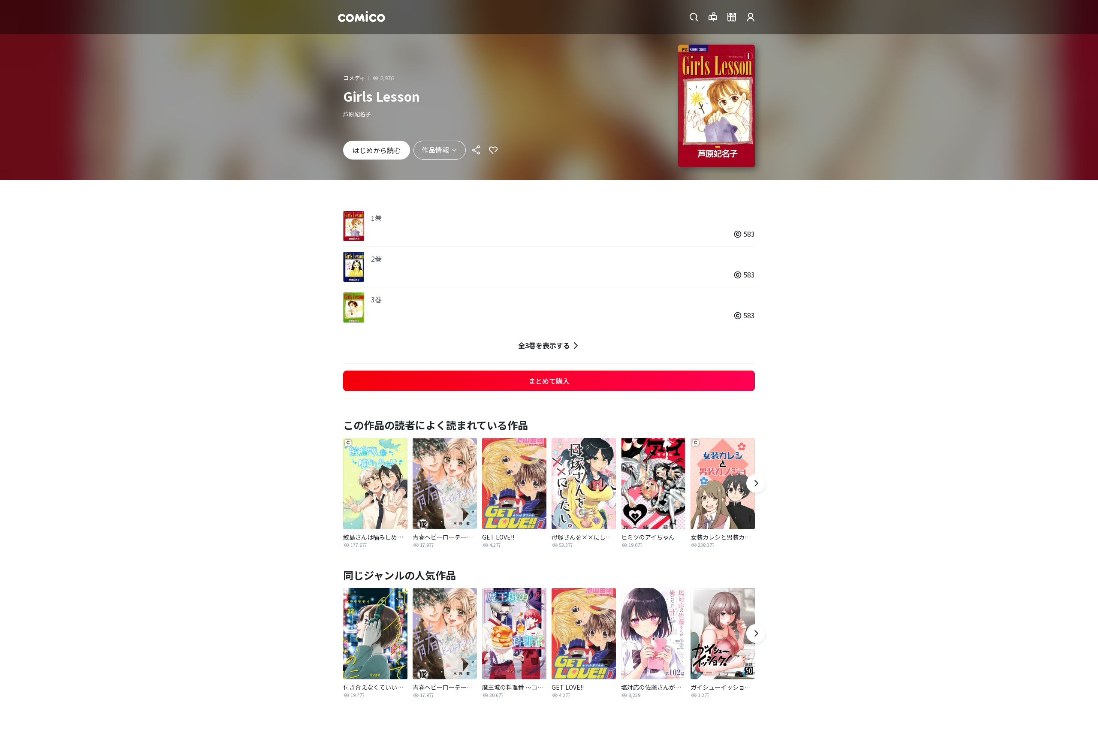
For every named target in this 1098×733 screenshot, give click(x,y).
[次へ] (755, 483)
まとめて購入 (549, 381)
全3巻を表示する (544, 345)
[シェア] (476, 150)
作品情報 (435, 150)
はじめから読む (377, 150)
